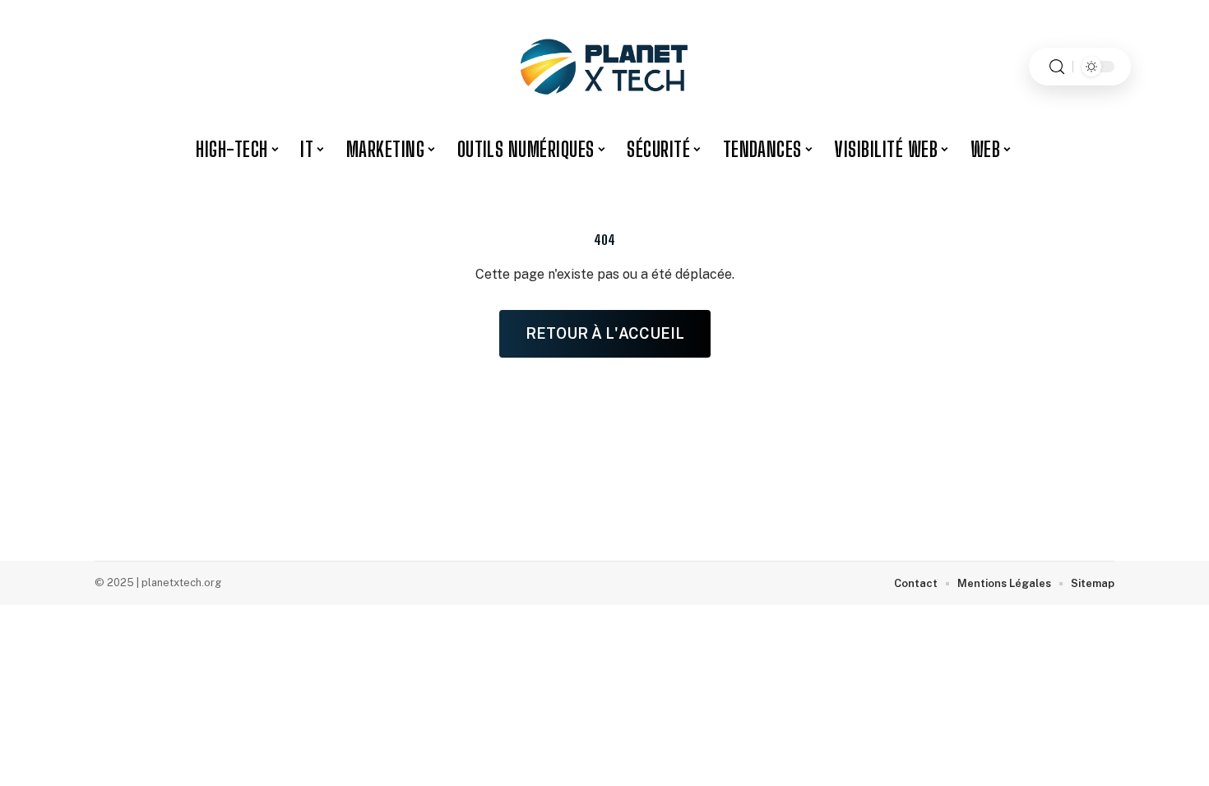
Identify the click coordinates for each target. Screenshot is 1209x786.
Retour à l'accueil (605, 333)
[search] (1056, 67)
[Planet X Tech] (604, 66)
